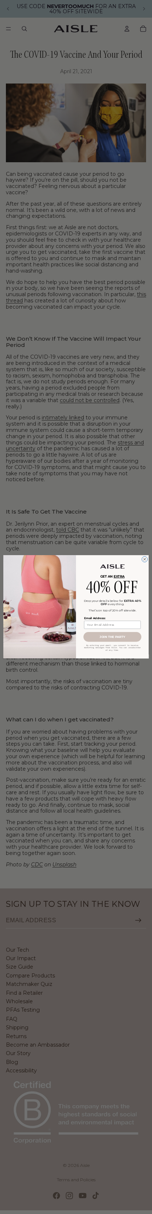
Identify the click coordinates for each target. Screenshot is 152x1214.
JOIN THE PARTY (112, 637)
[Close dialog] (144, 559)
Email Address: (94, 618)
